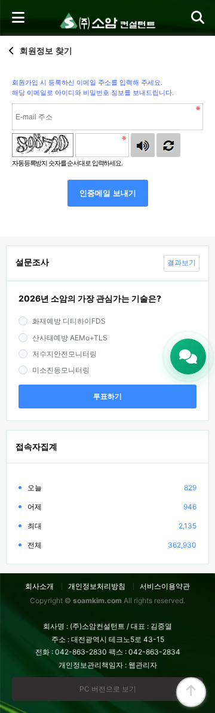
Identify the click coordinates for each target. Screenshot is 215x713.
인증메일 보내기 (107, 193)
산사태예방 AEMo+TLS (70, 337)
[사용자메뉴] (197, 18)
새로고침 (168, 145)
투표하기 (107, 396)
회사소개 (39, 586)
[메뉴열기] (18, 18)
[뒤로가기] (11, 51)
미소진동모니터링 (61, 369)
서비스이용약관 (165, 586)
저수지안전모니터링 (64, 353)
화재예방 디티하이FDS (69, 320)
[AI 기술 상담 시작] (188, 356)
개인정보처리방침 (96, 586)
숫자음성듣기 (143, 145)
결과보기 (181, 262)
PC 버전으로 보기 (107, 688)
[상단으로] (191, 692)
